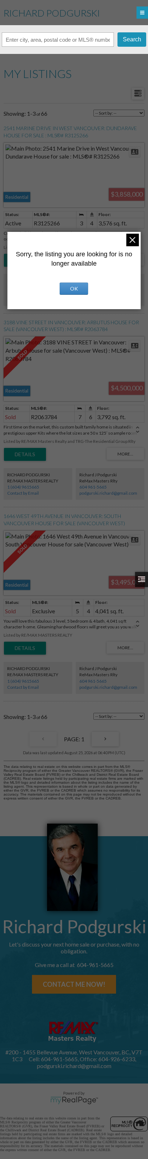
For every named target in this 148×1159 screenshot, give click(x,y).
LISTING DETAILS (25, 454)
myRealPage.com (74, 1100)
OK (74, 288)
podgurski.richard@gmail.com (108, 493)
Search (132, 39)
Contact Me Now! (74, 984)
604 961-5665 (93, 487)
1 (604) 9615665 (23, 487)
